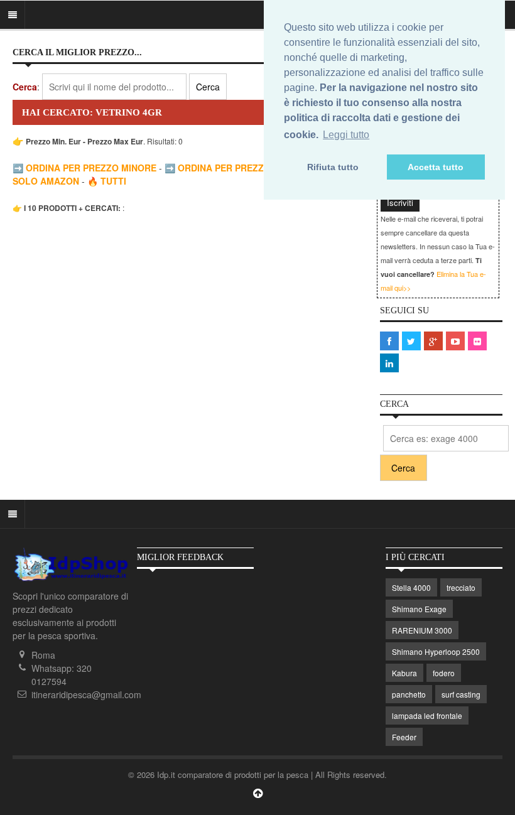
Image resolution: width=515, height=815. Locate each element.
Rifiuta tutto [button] (333, 167)
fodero (444, 672)
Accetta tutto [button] (436, 167)
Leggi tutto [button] (346, 134)
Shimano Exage (419, 608)
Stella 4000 (411, 587)
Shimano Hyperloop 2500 (436, 651)
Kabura (404, 672)
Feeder (404, 736)
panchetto (409, 694)
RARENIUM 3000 (422, 630)
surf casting (461, 694)
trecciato (461, 587)
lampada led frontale (427, 715)
